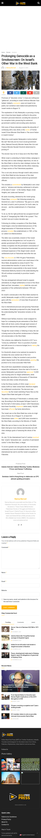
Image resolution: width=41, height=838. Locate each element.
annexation (15, 300)
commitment (16, 185)
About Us (4, 822)
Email (3, 581)
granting (33, 360)
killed (16, 418)
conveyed (13, 199)
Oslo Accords (9, 258)
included (11, 231)
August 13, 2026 (8, 689)
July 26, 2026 (15, 718)
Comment (5, 547)
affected (12, 409)
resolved (36, 437)
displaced (19, 406)
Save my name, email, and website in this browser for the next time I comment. (20, 600)
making (34, 345)
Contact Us (5, 824)
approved (30, 372)
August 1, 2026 (16, 710)
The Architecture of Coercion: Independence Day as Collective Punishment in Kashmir (20, 686)
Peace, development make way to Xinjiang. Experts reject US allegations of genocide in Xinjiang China (25, 655)
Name (4, 572)
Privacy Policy (6, 819)
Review (8, 52)
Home (3, 52)
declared (32, 384)
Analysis (14, 52)
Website (4, 590)
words (27, 130)
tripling (22, 285)
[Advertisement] (20, 29)
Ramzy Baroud (11, 67)
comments (16, 103)
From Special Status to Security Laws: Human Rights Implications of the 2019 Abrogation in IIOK (23, 697)
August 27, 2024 (23, 67)
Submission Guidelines (9, 817)
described (5, 392)
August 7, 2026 (16, 701)
